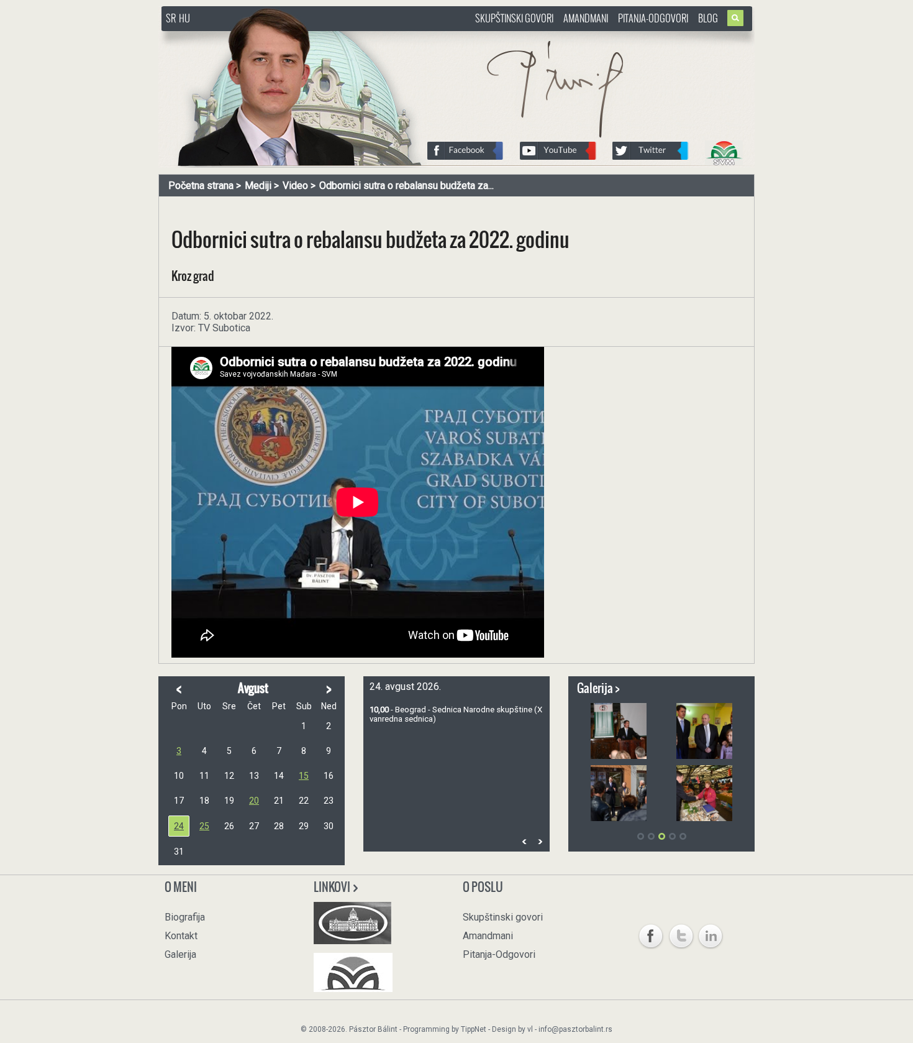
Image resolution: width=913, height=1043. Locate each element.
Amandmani (585, 18)
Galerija (180, 954)
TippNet (473, 1029)
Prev (524, 841)
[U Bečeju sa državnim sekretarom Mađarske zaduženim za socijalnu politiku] (704, 731)
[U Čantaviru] (619, 793)
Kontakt (181, 936)
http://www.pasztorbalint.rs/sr (261, 37)
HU (184, 18)
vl (530, 1029)
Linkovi (333, 887)
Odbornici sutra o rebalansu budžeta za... (406, 185)
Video (295, 185)
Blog (708, 18)
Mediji (258, 185)
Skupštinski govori (514, 18)
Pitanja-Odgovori (653, 18)
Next (539, 841)
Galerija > (598, 688)
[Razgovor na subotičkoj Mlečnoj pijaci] (704, 793)
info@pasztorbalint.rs (575, 1029)
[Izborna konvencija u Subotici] (619, 731)
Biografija (185, 917)
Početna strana (201, 185)
